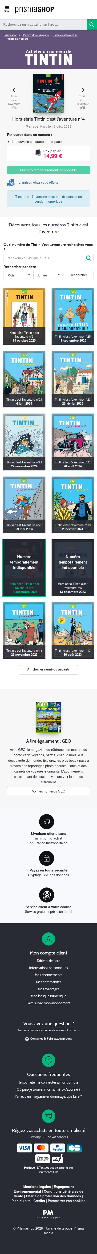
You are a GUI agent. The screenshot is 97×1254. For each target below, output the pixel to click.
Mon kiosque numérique (48, 996)
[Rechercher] (88, 258)
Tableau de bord (48, 961)
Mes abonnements (48, 975)
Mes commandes (48, 982)
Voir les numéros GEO (48, 791)
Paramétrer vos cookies (66, 1200)
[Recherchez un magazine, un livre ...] (92, 24)
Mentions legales (37, 1186)
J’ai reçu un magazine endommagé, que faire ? (48, 1097)
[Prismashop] (34, 10)
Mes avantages (48, 989)
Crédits (39, 1200)
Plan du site (21, 1200)
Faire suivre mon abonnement (48, 1003)
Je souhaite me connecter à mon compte (48, 1082)
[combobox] (43, 24)
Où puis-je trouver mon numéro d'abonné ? (48, 1090)
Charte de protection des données (53, 1196)
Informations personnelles (48, 968)
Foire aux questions (59, 1039)
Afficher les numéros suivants (48, 669)
